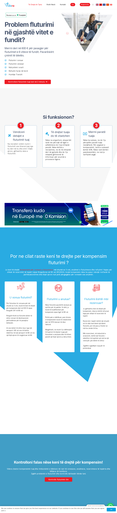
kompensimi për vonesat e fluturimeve (36, 270)
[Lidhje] (9, 4)
